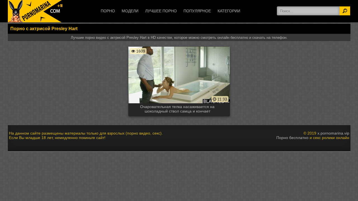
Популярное (197, 11)
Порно (108, 11)
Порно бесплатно (292, 137)
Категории (229, 11)
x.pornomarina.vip (333, 133)
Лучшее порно (161, 11)
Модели (130, 11)
